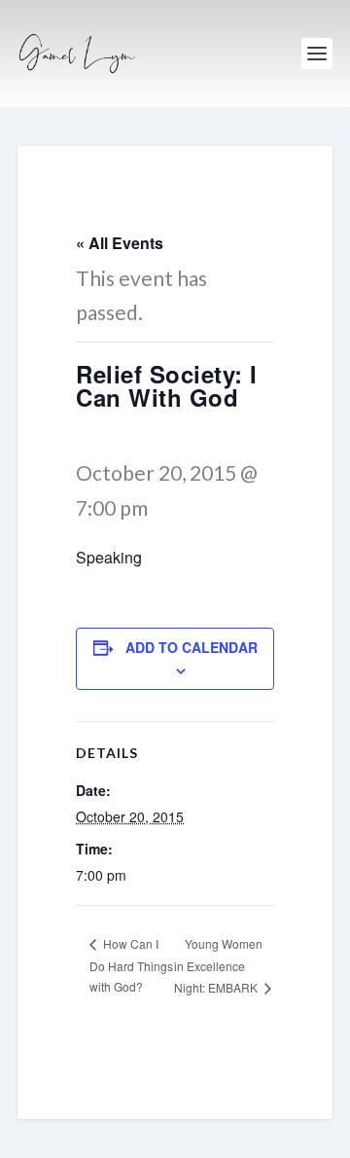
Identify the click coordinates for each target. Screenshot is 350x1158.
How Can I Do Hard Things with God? (131, 965)
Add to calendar (191, 647)
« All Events (119, 243)
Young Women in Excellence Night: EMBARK (218, 965)
